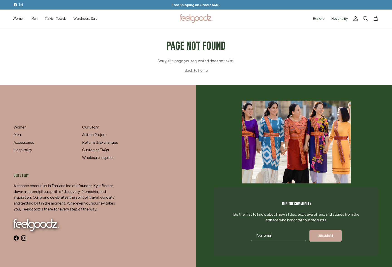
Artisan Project (94, 134)
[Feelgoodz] (196, 18)
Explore (318, 18)
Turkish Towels (55, 18)
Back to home (196, 70)
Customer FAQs (95, 149)
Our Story (90, 127)
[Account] (354, 18)
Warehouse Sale (85, 18)
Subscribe (325, 235)
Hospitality (339, 18)
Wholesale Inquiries (98, 157)
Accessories (24, 142)
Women (18, 18)
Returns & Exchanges (100, 142)
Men (35, 18)
